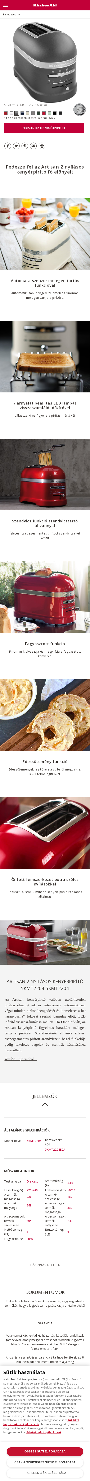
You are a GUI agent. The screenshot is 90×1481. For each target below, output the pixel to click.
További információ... (21, 1059)
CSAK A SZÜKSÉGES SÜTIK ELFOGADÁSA (45, 1462)
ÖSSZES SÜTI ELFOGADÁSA (45, 1451)
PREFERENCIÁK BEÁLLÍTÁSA (44, 1473)
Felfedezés (9, 14)
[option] (45, 942)
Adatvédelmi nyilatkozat (43, 1432)
